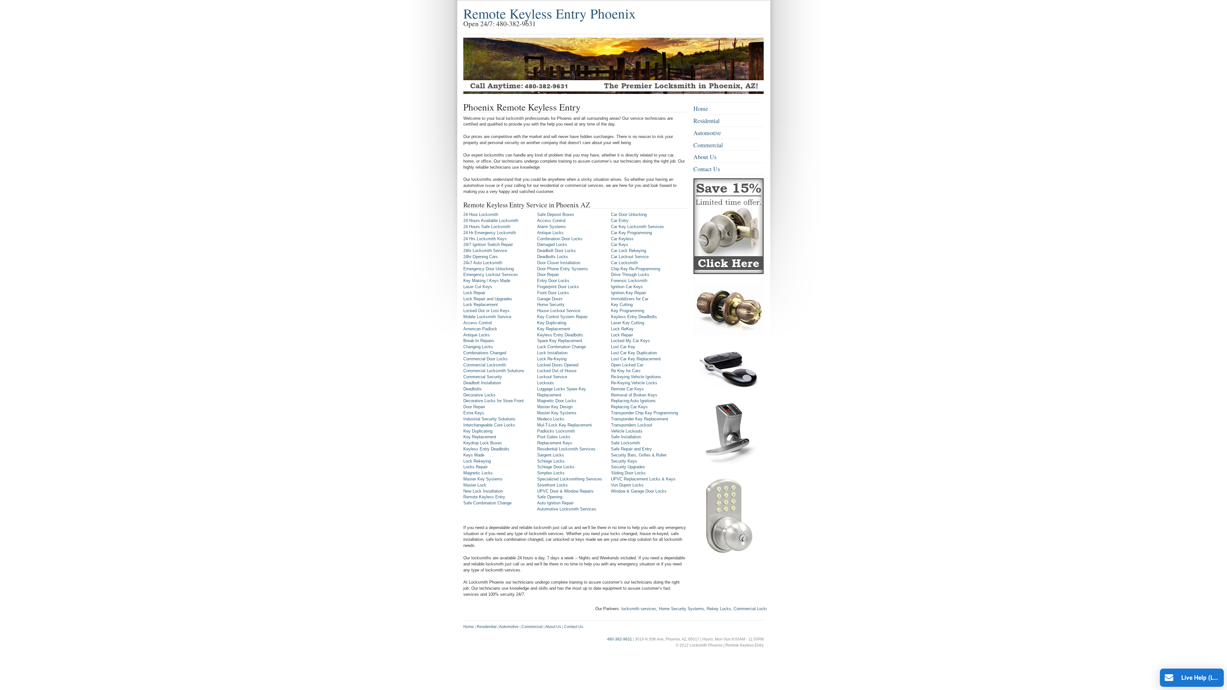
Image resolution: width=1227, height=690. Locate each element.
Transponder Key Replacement (639, 419)
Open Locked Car (627, 365)
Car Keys (619, 244)
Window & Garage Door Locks (639, 491)
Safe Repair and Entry (631, 449)
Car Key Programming (631, 232)
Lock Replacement (480, 304)
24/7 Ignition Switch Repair (488, 244)
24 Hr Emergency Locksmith (489, 232)
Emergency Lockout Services (490, 274)
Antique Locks (476, 335)
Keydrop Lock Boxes (482, 443)
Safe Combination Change (487, 503)
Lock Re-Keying (552, 358)
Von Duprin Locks (627, 485)
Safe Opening (549, 496)
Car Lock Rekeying (628, 250)
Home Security (551, 304)
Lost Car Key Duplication (634, 352)
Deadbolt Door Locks (556, 250)
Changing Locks (478, 346)
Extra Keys (473, 412)
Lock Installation (552, 352)
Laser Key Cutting (627, 322)
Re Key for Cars (626, 370)
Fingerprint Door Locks (558, 286)
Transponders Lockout (631, 425)
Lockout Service (552, 376)
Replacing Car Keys (629, 406)
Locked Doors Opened (557, 365)
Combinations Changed (484, 352)
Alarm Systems (551, 226)
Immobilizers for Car (629, 298)
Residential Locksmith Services (566, 449)
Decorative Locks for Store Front (493, 400)
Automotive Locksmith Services (566, 509)
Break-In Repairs (478, 340)
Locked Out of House (556, 370)
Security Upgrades (628, 466)
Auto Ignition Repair (555, 503)
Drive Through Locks (630, 274)
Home (700, 108)
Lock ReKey (622, 328)
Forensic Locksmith (629, 280)
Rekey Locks (694, 608)
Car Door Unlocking (629, 214)
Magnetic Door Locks (556, 400)
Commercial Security (482, 376)
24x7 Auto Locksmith (482, 262)
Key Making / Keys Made (486, 280)
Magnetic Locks (478, 473)
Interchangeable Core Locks (489, 425)
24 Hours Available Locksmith (490, 220)
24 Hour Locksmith (480, 214)
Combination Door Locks (560, 238)
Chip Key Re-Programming (635, 268)
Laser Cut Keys (477, 286)
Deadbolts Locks (552, 256)
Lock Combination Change (561, 346)
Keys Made (473, 455)
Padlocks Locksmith (556, 431)
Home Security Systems (657, 608)
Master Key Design (555, 406)
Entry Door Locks (553, 280)
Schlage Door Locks (556, 466)
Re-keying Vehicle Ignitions (636, 376)
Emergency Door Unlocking (488, 268)
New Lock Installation (483, 491)
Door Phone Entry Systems (562, 268)
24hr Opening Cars (480, 256)
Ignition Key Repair (628, 292)
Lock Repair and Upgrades (487, 298)
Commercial (708, 145)
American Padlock (480, 328)
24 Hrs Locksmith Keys (485, 238)
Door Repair (474, 406)
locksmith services (614, 608)
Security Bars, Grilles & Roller (639, 455)
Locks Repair (475, 466)
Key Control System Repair (562, 316)
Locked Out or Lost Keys (486, 310)
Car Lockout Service (630, 256)
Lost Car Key (623, 346)
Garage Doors (550, 298)
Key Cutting (622, 304)
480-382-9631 (619, 639)
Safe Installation (626, 436)
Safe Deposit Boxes (555, 214)
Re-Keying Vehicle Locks (634, 382)
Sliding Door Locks (628, 473)
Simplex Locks (551, 473)
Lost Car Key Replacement (636, 358)
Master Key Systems (483, 479)
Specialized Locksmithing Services (569, 479)
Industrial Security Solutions (489, 419)
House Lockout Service (558, 310)
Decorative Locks (479, 395)
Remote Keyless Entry (484, 496)
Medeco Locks (550, 419)
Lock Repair (474, 292)
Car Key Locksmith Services (637, 226)
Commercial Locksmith (484, 365)
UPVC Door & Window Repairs (565, 491)
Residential (706, 121)
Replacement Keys (554, 443)
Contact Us (706, 169)
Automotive (707, 133)
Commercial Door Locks (485, 358)
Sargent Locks (550, 455)
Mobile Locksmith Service (487, 316)
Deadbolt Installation (482, 382)
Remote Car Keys (627, 389)
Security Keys (624, 461)
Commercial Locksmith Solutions (493, 370)
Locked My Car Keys (630, 340)
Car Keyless (622, 238)
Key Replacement (479, 436)
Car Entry (620, 220)
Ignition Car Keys (627, 286)
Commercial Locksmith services (738, 608)
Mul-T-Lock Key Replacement (564, 425)
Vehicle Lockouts (627, 431)
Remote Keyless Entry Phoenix (549, 13)
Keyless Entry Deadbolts (486, 449)
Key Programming (627, 310)
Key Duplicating (477, 431)
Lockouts (545, 382)
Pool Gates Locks (553, 436)
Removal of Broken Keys (634, 395)
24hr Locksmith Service (485, 250)
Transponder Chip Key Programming (644, 412)
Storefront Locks (552, 485)
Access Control (477, 322)
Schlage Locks (551, 461)
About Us (704, 157)
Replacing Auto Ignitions (633, 400)
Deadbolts (472, 389)
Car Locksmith (624, 262)
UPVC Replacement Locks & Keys (643, 479)
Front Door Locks (553, 292)
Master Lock (474, 485)
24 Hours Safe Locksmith (486, 226)
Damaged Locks (552, 244)
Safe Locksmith (625, 443)
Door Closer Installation (558, 262)
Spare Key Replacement (559, 340)
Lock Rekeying (477, 461)
